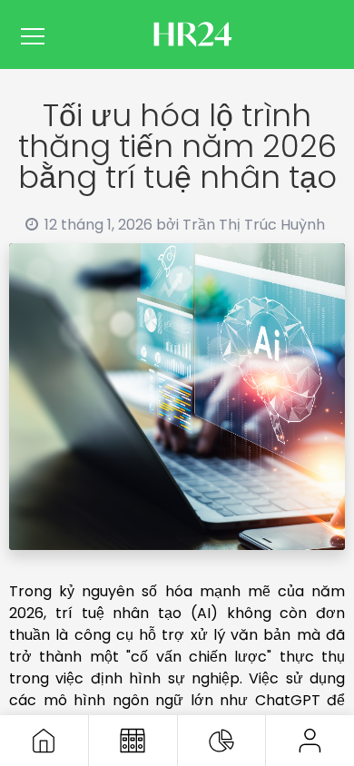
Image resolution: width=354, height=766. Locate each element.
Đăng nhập (310, 740)
